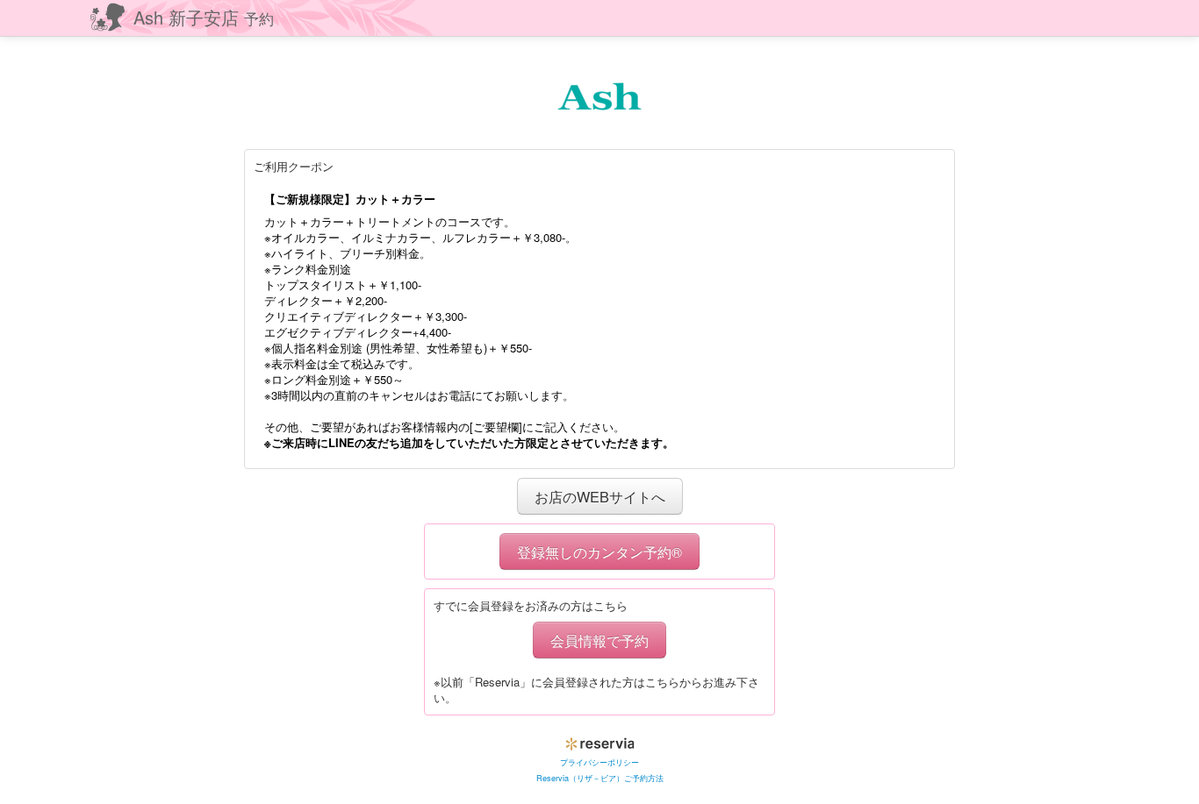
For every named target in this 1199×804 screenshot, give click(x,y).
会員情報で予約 (599, 640)
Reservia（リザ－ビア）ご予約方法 (600, 778)
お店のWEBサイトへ (600, 496)
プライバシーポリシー (599, 762)
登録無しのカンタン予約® (599, 551)
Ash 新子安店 (203, 17)
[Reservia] (600, 740)
